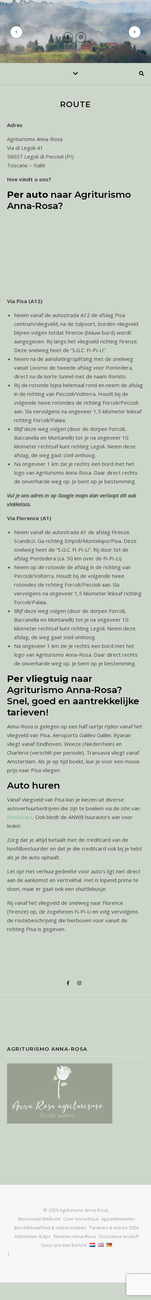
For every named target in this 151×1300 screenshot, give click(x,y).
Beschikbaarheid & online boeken (50, 1227)
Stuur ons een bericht (64, 1245)
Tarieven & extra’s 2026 (114, 1227)
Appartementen (118, 1219)
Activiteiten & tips (32, 1236)
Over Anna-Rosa (80, 1219)
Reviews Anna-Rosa (74, 1236)
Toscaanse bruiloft (119, 1236)
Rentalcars (20, 816)
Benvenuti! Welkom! (39, 1219)
